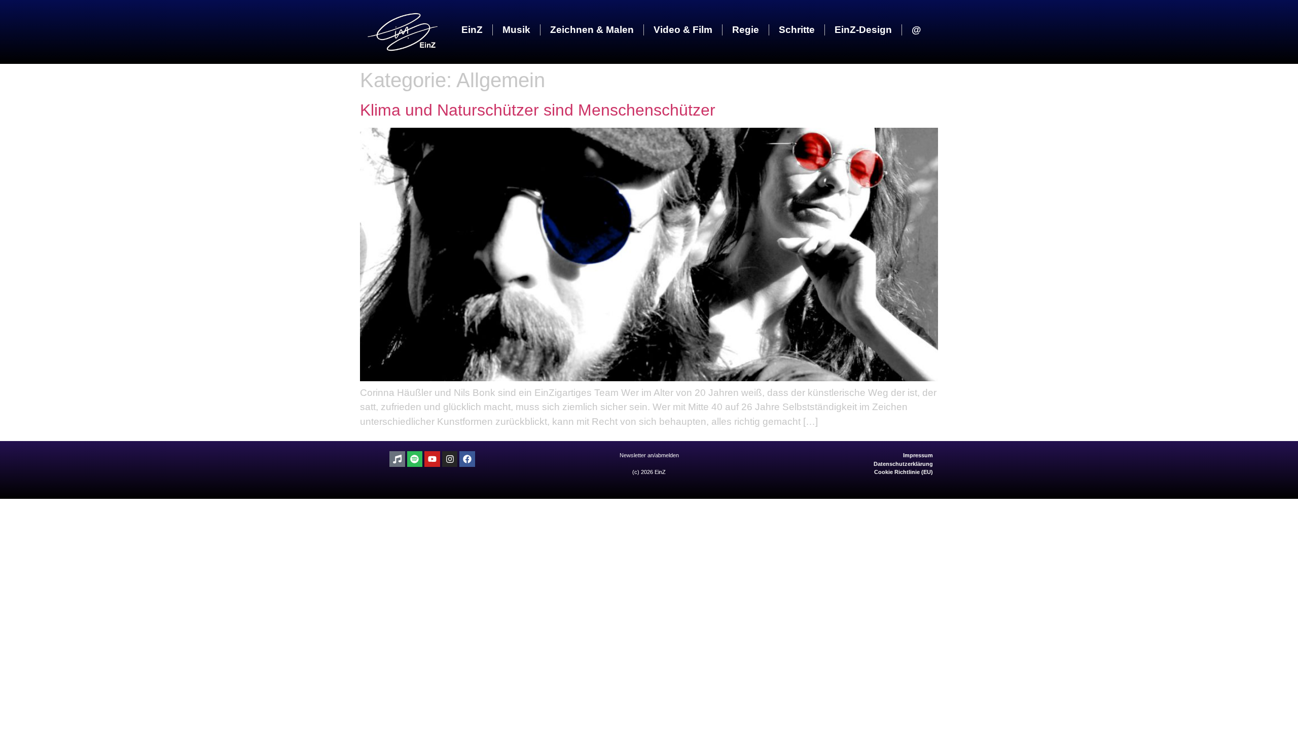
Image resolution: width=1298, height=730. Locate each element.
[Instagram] (450, 459)
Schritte (797, 29)
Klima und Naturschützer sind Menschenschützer (537, 110)
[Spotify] (415, 459)
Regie (745, 29)
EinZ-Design (863, 29)
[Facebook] (467, 459)
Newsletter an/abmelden (649, 455)
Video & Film (683, 29)
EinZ (472, 29)
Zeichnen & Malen (592, 29)
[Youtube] (432, 459)
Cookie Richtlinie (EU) (903, 472)
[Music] (397, 459)
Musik (516, 29)
